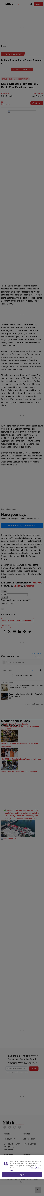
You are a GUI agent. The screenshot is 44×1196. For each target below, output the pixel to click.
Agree (22, 1175)
